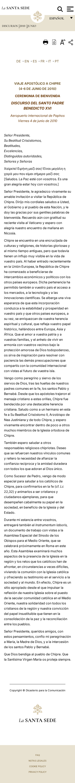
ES (35, 61)
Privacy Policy (37, 772)
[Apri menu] (70, 9)
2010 (23, 26)
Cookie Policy (37, 766)
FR (42, 61)
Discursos (10, 26)
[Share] (71, 43)
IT (49, 61)
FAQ (37, 755)
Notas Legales (37, 760)
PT (57, 61)
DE (18, 61)
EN (27, 61)
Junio (31, 26)
